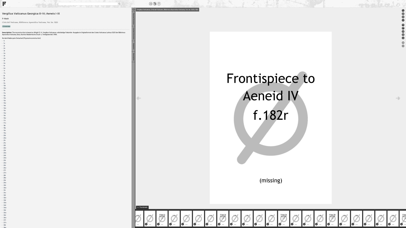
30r (5, 185)
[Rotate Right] (403, 29)
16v (5, 118)
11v (5, 93)
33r (5, 200)
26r (5, 165)
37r (5, 220)
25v (5, 163)
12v (5, 98)
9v (4, 83)
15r (5, 110)
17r (5, 120)
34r (5, 205)
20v (5, 138)
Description (133, 56)
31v (5, 193)
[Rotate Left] (403, 26)
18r (5, 125)
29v (5, 183)
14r (5, 105)
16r (5, 115)
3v (4, 53)
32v (5, 198)
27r (5, 170)
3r (4, 51)
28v (5, 178)
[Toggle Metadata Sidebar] (133, 9)
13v (5, 103)
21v (5, 143)
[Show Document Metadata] (403, 21)
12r (5, 95)
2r (4, 46)
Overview (7, 26)
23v (5, 153)
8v (4, 78)
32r (5, 195)
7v (4, 73)
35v (5, 213)
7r (4, 71)
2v (4, 48)
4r (4, 56)
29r (5, 180)
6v (4, 68)
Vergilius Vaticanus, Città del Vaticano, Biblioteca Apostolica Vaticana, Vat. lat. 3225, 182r (167, 9)
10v (5, 88)
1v (4, 43)
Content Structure (133, 33)
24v (5, 158)
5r (4, 61)
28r (5, 175)
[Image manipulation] (403, 35)
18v (5, 128)
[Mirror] (403, 32)
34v (5, 207)
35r (5, 210)
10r (5, 85)
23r (5, 150)
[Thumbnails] (403, 14)
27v (5, 173)
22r (5, 145)
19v (5, 133)
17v (5, 123)
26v (5, 168)
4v (4, 58)
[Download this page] (403, 39)
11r (4, 90)
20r (5, 135)
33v (5, 203)
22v (5, 148)
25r (5, 160)
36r (5, 215)
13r (5, 100)
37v (5, 222)
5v (4, 63)
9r (4, 80)
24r (5, 155)
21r (5, 140)
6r (4, 65)
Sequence (133, 46)
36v (5, 217)
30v (5, 188)
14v (5, 108)
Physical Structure (133, 19)
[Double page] (403, 18)
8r (4, 76)
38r (5, 225)
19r (5, 130)
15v (5, 113)
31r (5, 190)
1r (4, 41)
